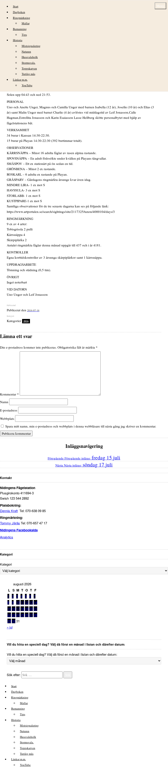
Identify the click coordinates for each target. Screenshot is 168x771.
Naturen (26, 51)
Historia (17, 40)
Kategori (6, 564)
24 (18, 615)
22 (9, 615)
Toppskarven (29, 68)
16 (13, 608)
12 (26, 602)
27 (31, 615)
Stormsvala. (28, 63)
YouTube (27, 85)
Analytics (6, 537)
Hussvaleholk (30, 57)
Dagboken (19, 12)
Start (15, 6)
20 (31, 608)
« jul (9, 627)
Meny (160, 6)
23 (13, 615)
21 (35, 608)
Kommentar (9, 394)
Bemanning (20, 29)
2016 (26, 321)
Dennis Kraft (9, 510)
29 (9, 621)
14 (35, 602)
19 (26, 608)
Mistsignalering (31, 46)
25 (22, 615)
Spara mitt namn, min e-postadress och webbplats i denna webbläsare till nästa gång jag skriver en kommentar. (80, 426)
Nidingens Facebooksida (19, 530)
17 (18, 608)
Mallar (26, 23)
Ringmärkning (21, 18)
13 (31, 602)
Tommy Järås (10, 523)
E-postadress (8, 410)
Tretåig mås (28, 74)
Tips (24, 35)
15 (9, 608)
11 (22, 602)
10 (18, 602)
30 (13, 621)
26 (26, 615)
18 (22, 608)
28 (35, 615)
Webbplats (7, 418)
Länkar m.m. (20, 80)
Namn (4, 402)
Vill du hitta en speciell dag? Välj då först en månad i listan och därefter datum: (62, 654)
